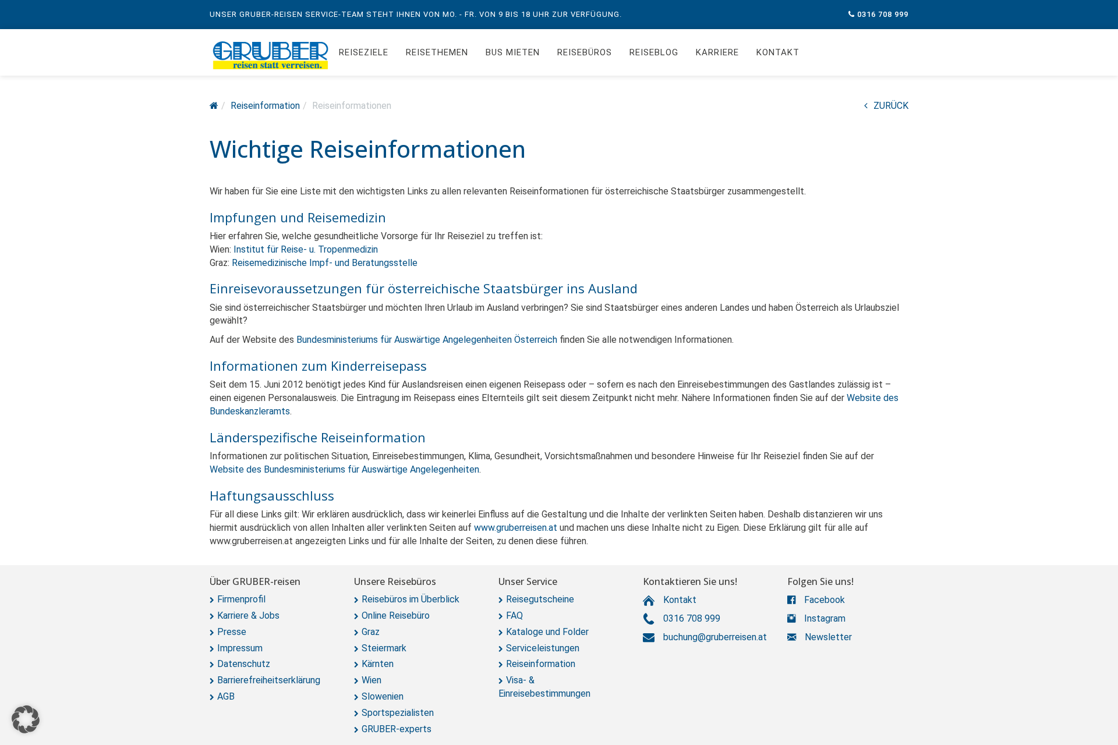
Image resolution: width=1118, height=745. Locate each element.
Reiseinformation (540, 663)
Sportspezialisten (398, 712)
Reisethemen (437, 52)
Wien (371, 680)
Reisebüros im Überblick (410, 599)
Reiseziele (363, 52)
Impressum (240, 648)
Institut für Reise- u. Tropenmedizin (305, 249)
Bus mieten (513, 52)
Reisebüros (584, 52)
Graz (371, 631)
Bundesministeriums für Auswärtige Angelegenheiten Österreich (428, 339)
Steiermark (384, 648)
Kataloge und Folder (547, 631)
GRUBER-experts (396, 729)
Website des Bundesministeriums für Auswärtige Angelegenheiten (344, 469)
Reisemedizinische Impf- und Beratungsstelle (325, 262)
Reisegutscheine (540, 599)
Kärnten (378, 663)
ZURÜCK (890, 105)
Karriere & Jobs (248, 615)
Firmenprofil (241, 599)
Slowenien (383, 696)
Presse (231, 631)
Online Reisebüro (396, 615)
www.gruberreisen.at (515, 527)
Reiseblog (653, 52)
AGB (226, 696)
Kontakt (777, 52)
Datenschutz (243, 663)
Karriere (717, 52)
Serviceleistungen (542, 648)
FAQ (514, 615)
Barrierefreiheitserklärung (268, 680)
